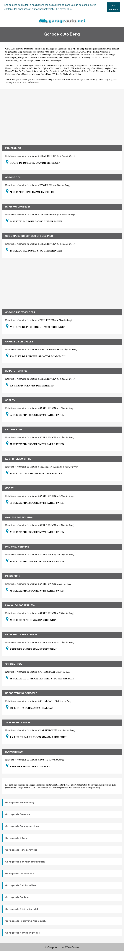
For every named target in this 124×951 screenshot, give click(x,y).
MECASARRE (12, 576)
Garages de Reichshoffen (20, 885)
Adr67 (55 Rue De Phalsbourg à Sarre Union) (83, 68)
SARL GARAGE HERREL (18, 722)
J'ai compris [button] (113, 7)
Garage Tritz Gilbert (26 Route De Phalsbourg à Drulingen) (44, 57)
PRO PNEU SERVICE (17, 547)
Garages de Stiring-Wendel (21, 909)
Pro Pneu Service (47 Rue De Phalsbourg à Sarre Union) (70, 71)
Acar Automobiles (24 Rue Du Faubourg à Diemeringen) (39, 54)
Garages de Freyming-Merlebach (25, 921)
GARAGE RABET (14, 664)
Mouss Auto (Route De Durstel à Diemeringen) (58, 51)
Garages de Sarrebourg (19, 802)
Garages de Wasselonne (19, 873)
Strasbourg (103, 79)
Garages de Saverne (17, 814)
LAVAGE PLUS (13, 429)
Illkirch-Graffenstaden (29, 82)
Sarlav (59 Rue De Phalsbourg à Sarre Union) (54, 65)
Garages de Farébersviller (21, 850)
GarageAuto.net (12, 48)
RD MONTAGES (14, 752)
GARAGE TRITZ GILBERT (20, 312)
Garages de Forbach (17, 897)
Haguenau (113, 79)
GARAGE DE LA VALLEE (19, 341)
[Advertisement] (62, 115)
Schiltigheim (10, 82)
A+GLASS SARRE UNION (19, 517)
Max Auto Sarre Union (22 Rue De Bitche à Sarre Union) (57, 74)
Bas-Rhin (106, 48)
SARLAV (10, 400)
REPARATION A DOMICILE (21, 693)
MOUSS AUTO (13, 148)
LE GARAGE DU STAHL (18, 459)
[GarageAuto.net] (62, 20)
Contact (75, 947)
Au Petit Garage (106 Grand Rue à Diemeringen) (40, 60)
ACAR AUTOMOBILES (18, 207)
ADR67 (9, 488)
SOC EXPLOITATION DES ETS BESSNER (29, 236)
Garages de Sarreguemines (22, 826)
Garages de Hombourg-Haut (22, 933)
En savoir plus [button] (64, 9)
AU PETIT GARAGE (16, 371)
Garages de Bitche (16, 838)
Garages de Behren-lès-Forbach (25, 862)
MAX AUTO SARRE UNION (20, 605)
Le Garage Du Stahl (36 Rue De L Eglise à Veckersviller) (37, 68)
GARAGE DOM (13, 177)
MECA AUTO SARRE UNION (21, 634)
